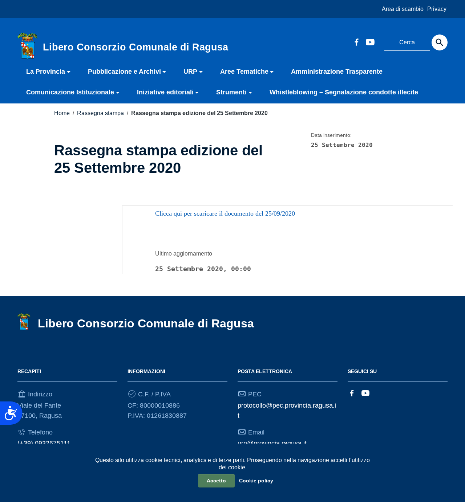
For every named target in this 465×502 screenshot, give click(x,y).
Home (62, 113)
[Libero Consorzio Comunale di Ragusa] (27, 45)
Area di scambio (403, 9)
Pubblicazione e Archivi (124, 71)
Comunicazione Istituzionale (70, 92)
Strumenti (231, 92)
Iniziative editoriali (165, 92)
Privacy (436, 9)
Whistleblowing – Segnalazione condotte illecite (344, 92)
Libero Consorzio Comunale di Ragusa (146, 323)
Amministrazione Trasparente (337, 71)
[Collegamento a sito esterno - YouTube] (369, 41)
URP (190, 71)
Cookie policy (256, 480)
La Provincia (45, 71)
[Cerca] (440, 42)
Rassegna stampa (100, 113)
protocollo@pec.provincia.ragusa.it (287, 410)
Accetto (216, 480)
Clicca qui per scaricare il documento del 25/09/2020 (225, 213)
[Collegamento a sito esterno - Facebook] (356, 41)
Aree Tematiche (244, 71)
